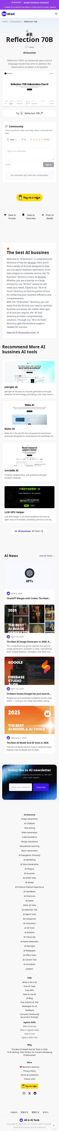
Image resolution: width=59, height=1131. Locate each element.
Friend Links (29, 1079)
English (14, 1112)
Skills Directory (29, 1026)
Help (29, 977)
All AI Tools (27, 531)
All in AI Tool (29, 1124)
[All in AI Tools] (9, 13)
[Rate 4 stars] (39, 139)
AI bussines (15, 21)
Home (5, 21)
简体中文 (24, 1112)
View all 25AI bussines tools (21, 332)
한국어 (45, 1112)
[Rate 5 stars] (42, 139)
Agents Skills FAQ (29, 1037)
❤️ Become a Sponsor (30, 1067)
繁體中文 (35, 1112)
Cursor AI (41, 1127)
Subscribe (41, 787)
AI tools (32, 262)
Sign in (48, 164)
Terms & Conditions (30, 1075)
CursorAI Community (29, 1014)
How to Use (29, 1033)
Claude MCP (28, 1127)
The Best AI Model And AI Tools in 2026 (29, 1049)
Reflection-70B (32, 113)
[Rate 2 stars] (34, 139)
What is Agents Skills (29, 1030)
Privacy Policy (29, 1071)
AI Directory (29, 814)
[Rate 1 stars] (31, 139)
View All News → (47, 555)
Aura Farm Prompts (29, 1017)
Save (13, 139)
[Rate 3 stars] (36, 139)
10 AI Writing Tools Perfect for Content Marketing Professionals (29, 1053)
